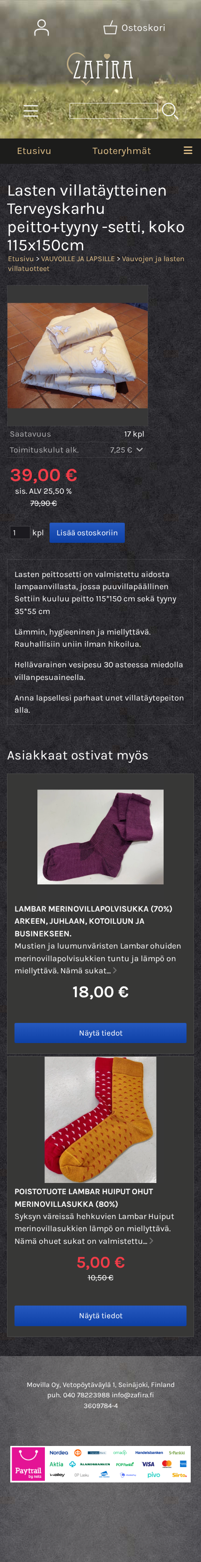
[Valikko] (188, 151)
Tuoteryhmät (122, 150)
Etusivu (34, 150)
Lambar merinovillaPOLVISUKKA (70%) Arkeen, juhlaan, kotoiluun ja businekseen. (93, 921)
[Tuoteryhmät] (30, 111)
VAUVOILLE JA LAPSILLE (78, 258)
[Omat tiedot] (41, 27)
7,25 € (122, 449)
